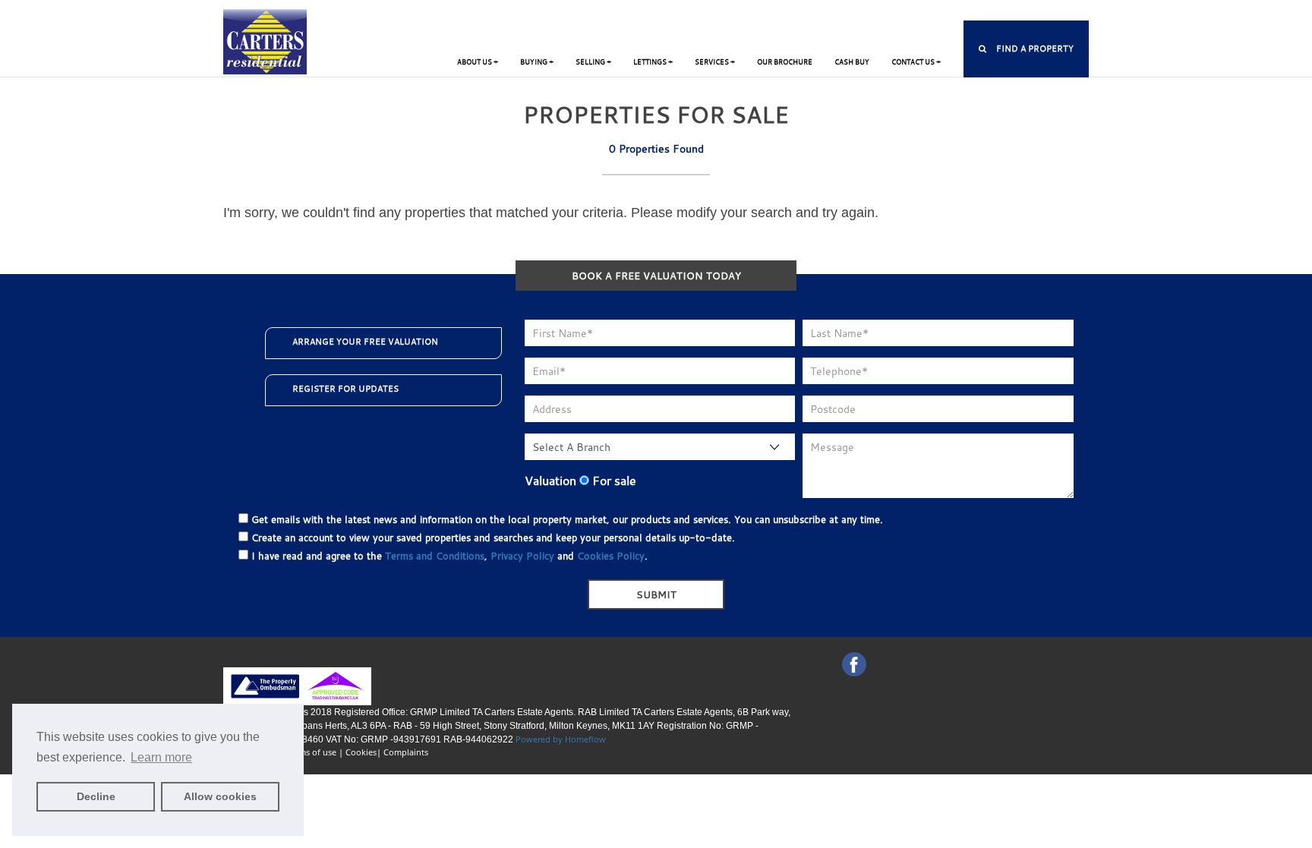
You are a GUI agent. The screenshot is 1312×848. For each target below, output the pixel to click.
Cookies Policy (611, 556)
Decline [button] (96, 796)
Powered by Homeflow (561, 739)
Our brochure (784, 62)
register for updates (345, 388)
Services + (715, 62)
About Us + (477, 62)
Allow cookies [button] (220, 796)
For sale (612, 480)
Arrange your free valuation (365, 341)
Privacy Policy (522, 556)
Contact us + (916, 62)
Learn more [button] (161, 757)
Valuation (550, 480)
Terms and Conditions (434, 556)
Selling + (593, 62)
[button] (1026, 48)
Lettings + (653, 62)
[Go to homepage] (265, 40)
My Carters (733, 12)
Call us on (1033, 12)
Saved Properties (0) (819, 12)
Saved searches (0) (922, 12)
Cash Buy (851, 62)
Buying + (537, 62)
